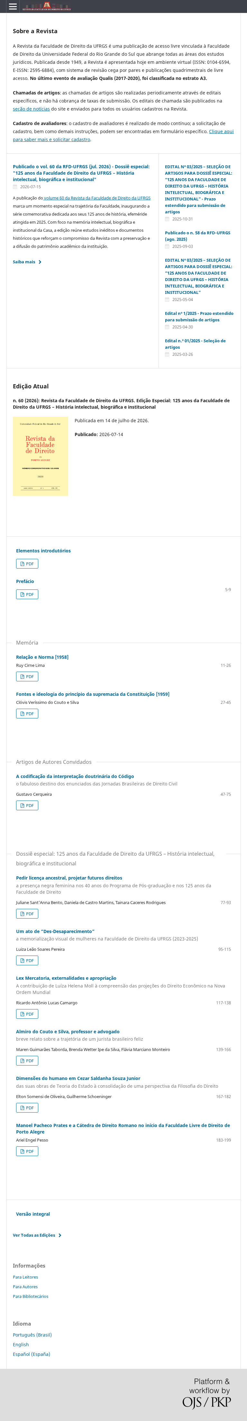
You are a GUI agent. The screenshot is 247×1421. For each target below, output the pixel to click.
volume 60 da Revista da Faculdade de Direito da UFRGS (97, 198)
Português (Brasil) (32, 1335)
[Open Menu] (12, 6)
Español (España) (31, 1354)
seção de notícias (31, 109)
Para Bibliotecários (30, 1296)
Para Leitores (25, 1277)
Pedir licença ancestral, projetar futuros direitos (113, 885)
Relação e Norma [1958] (42, 657)
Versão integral (33, 1214)
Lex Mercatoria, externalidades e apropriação (120, 985)
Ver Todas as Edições (34, 1235)
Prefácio (25, 581)
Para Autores (25, 1287)
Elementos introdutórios (43, 551)
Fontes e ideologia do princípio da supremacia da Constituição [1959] (92, 694)
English (21, 1344)
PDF (29, 564)
